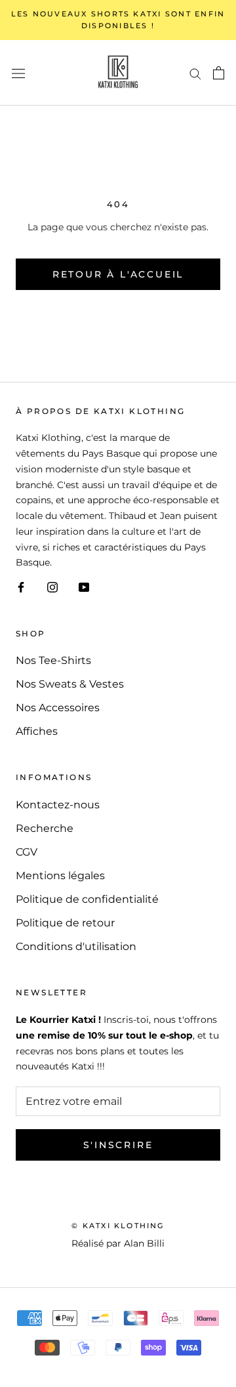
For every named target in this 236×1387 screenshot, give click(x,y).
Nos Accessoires (58, 707)
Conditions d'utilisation (76, 946)
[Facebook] (21, 586)
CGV (26, 852)
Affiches (37, 731)
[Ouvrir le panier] (218, 72)
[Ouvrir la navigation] (18, 73)
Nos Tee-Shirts (53, 660)
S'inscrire (118, 1145)
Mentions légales (60, 875)
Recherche (44, 828)
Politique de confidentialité (87, 899)
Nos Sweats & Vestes (70, 684)
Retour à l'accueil (118, 274)
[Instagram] (52, 586)
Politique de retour (65, 923)
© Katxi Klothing (117, 1225)
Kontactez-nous (58, 804)
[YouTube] (84, 586)
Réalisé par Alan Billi (118, 1243)
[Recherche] (195, 72)
